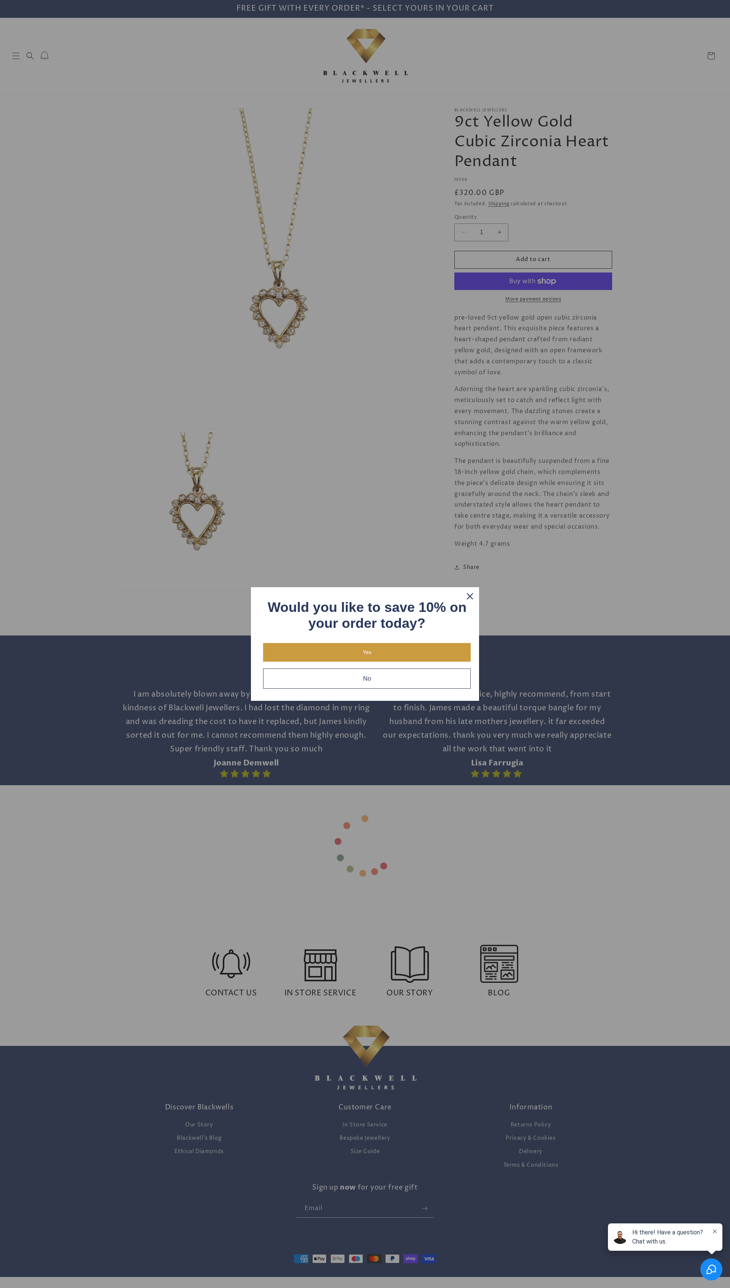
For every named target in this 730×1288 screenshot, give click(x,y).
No (367, 678)
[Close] (470, 596)
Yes (367, 652)
